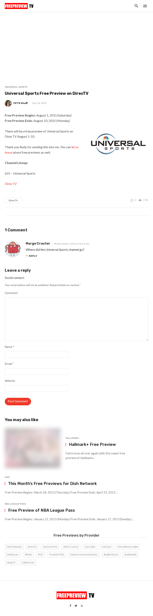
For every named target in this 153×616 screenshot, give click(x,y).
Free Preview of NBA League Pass (41, 510)
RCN (40, 554)
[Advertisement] (76, 42)
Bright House (111, 554)
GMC (7, 477)
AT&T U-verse (70, 546)
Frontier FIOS (56, 554)
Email (9, 364)
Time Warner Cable (128, 546)
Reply (33, 256)
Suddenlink (130, 554)
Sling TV (11, 562)
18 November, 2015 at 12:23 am (71, 243)
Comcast (106, 546)
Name (9, 347)
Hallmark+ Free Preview (92, 444)
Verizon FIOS (50, 546)
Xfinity (28, 554)
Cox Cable (90, 546)
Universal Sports (16, 87)
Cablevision (28, 562)
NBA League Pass (15, 503)
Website (10, 381)
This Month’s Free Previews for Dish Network (52, 483)
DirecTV (11, 184)
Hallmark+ (72, 438)
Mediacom (13, 554)
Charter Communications (84, 554)
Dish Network (14, 546)
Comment (11, 293)
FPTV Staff (21, 103)
